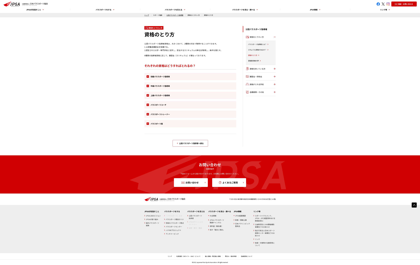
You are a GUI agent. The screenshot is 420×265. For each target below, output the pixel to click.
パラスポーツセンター (174, 226)
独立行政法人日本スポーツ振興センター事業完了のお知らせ (265, 233)
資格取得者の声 (253, 61)
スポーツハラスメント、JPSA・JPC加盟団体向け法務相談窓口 (265, 218)
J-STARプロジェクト (173, 230)
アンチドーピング (172, 234)
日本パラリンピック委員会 (242, 224)
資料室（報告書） (216, 226)
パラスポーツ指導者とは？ (257, 44)
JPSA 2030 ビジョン (153, 216)
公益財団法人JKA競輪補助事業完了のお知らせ (264, 225)
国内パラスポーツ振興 (152, 224)
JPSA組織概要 (240, 216)
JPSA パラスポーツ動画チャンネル (217, 221)
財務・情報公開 (241, 220)
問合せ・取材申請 (230, 256)
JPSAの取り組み (152, 219)
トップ (146, 15)
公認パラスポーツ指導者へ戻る (191, 143)
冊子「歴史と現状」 (217, 230)
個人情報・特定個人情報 (213, 256)
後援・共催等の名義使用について (265, 244)
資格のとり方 (252, 55)
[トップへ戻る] (414, 205)
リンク (257, 239)
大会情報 (213, 216)
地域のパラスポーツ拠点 (175, 223)
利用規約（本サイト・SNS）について (188, 256)
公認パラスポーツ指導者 (174, 15)
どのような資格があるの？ (257, 50)
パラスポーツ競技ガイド (175, 219)
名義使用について (246, 256)
